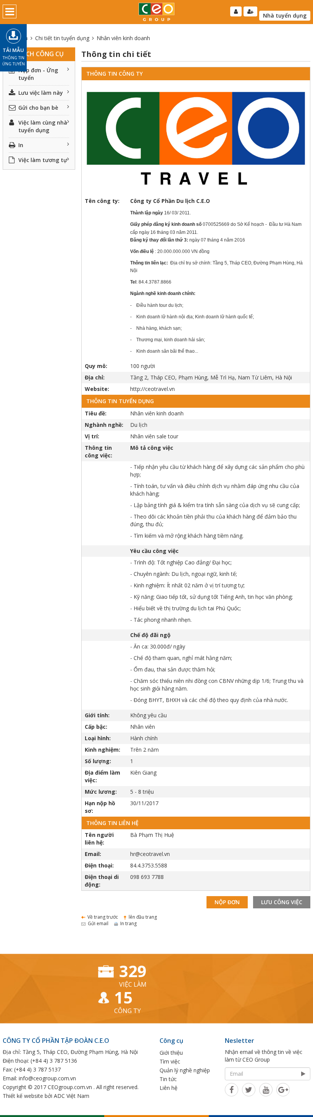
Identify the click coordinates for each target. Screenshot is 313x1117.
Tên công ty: (102, 200)
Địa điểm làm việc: (102, 776)
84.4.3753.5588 (148, 865)
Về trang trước (102, 917)
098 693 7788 (147, 876)
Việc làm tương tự (42, 160)
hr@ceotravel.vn (150, 854)
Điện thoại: (99, 865)
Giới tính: (97, 715)
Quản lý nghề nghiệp (185, 1070)
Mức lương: (101, 791)
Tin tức (168, 1079)
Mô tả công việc (151, 447)
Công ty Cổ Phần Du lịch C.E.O (170, 200)
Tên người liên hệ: (99, 838)
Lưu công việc (281, 902)
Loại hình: (98, 738)
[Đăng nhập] (236, 11)
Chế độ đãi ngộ (150, 635)
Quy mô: (96, 366)
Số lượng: (98, 761)
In (20, 145)
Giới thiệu (171, 1052)
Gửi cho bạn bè (38, 107)
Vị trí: (92, 436)
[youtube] (266, 1089)
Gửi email (98, 923)
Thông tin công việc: (98, 451)
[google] (283, 1089)
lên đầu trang (143, 917)
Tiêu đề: (95, 413)
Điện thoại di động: (102, 880)
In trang (128, 923)
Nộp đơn (227, 902)
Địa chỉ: (95, 377)
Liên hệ (168, 1087)
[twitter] (248, 1089)
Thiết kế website (23, 1095)
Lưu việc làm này (40, 92)
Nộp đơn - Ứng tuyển (38, 73)
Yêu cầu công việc (154, 550)
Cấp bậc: (96, 726)
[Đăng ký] (250, 11)
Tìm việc (170, 1061)
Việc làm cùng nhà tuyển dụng (42, 126)
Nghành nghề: (104, 424)
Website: (97, 388)
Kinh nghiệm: (102, 749)
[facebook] (231, 1089)
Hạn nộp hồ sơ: (100, 806)
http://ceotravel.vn (152, 388)
